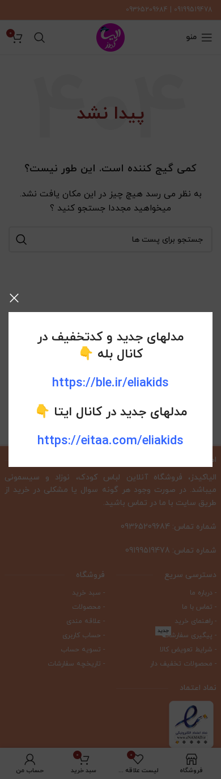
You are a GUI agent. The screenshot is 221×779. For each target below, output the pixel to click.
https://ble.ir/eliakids (110, 383)
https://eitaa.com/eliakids (110, 441)
